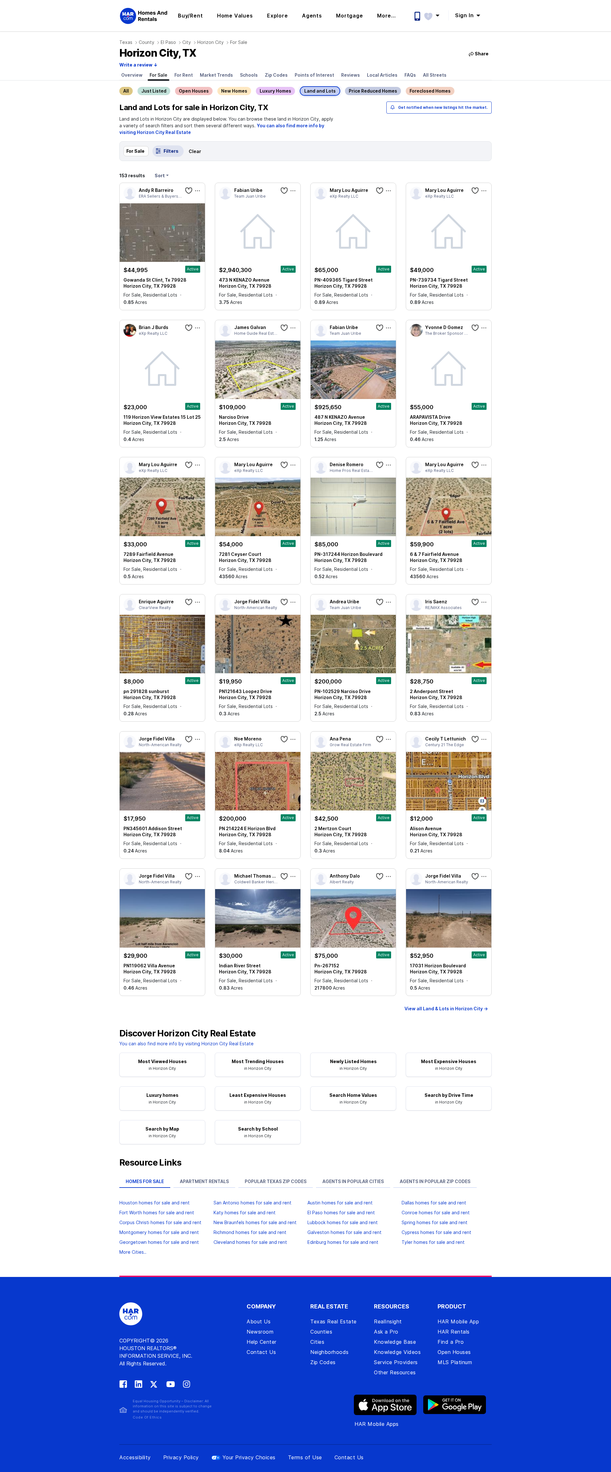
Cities (317, 1342)
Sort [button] (160, 175)
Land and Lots (320, 91)
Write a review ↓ (138, 64)
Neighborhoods (329, 1352)
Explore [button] (277, 15)
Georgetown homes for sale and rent (159, 1242)
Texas (125, 42)
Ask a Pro (386, 1331)
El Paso (168, 42)
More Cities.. (132, 1252)
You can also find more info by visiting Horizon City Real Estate (186, 1043)
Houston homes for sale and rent (154, 1202)
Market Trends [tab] (216, 75)
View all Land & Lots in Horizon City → (446, 1008)
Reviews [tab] (350, 75)
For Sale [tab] (158, 75)
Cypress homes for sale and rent (436, 1232)
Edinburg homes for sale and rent (342, 1242)
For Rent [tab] (183, 75)
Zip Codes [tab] (276, 75)
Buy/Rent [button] (190, 15)
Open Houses (194, 91)
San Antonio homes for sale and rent (252, 1202)
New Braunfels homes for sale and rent (255, 1222)
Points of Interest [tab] (314, 75)
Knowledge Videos (397, 1352)
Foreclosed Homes (430, 91)
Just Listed (153, 91)
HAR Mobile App (458, 1321)
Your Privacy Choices (249, 1457)
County (146, 42)
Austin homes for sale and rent (340, 1202)
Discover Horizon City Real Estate (187, 1033)
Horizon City (210, 42)
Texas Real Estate (333, 1321)
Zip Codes (323, 1362)
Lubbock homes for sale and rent (342, 1222)
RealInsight (388, 1321)
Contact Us (261, 1352)
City (186, 42)
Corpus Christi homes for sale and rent (160, 1222)
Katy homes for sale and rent (245, 1212)
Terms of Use (305, 1457)
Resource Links (150, 1163)
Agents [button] (312, 15)
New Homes (234, 91)
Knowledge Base (395, 1342)
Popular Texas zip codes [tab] (275, 1181)
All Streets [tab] (434, 75)
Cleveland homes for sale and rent (250, 1242)
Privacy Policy (181, 1457)
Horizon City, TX (157, 53)
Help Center (262, 1342)
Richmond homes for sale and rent (250, 1232)
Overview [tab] (132, 75)
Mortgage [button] (349, 15)
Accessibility (135, 1457)
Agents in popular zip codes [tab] (435, 1181)
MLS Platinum (455, 1362)
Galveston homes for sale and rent (344, 1232)
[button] (435, 15)
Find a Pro (451, 1342)
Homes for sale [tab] (145, 1181)
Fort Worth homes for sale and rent (156, 1212)
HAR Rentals (454, 1331)
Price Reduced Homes (373, 91)
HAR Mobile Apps (377, 1424)
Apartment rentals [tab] (204, 1181)
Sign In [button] (465, 15)
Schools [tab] (249, 75)
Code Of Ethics (147, 1417)
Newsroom (260, 1331)
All (126, 91)
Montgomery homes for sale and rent (159, 1232)
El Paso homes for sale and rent (341, 1212)
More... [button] (386, 15)
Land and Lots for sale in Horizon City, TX (193, 107)
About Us (258, 1321)
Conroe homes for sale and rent (436, 1212)
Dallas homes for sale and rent (434, 1202)
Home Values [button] (235, 15)
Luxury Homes (275, 91)
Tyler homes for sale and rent (433, 1242)
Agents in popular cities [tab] (353, 1181)
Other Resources (395, 1372)
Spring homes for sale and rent (434, 1222)
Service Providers (396, 1362)
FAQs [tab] (410, 75)
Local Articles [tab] (382, 75)
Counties (321, 1331)
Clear (195, 151)
